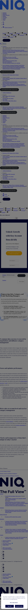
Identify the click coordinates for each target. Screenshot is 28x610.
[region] (14, 601)
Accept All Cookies (19, 606)
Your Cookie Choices (14, 602)
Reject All (9, 606)
